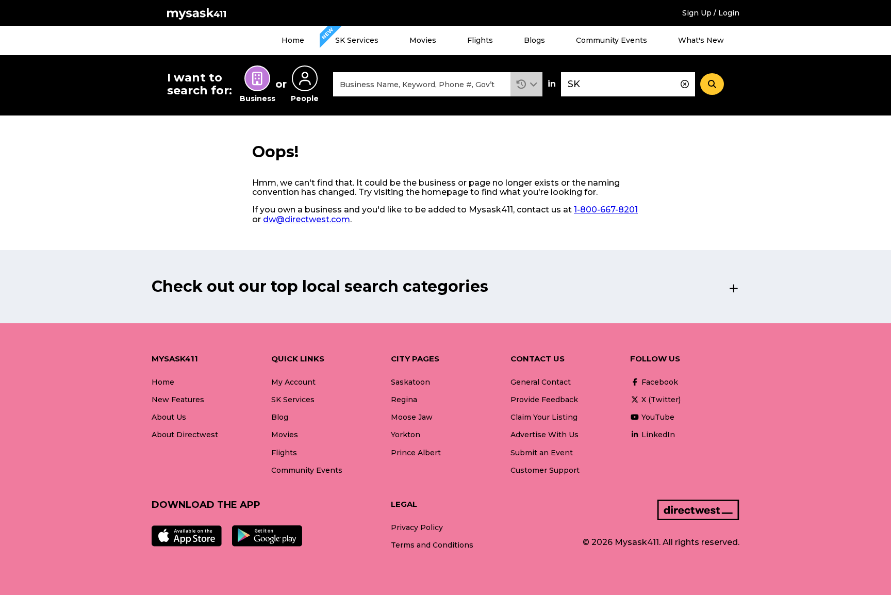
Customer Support (545, 470)
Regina (404, 399)
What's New (701, 40)
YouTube (656, 417)
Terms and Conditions (432, 545)
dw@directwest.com (306, 219)
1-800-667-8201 (606, 209)
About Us (169, 417)
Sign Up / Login (710, 13)
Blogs (534, 40)
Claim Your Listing (544, 417)
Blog (279, 417)
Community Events (611, 40)
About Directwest (185, 434)
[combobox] (421, 84)
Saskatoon (410, 382)
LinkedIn (657, 434)
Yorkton (405, 434)
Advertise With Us (544, 434)
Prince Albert (416, 452)
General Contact (540, 382)
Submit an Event (541, 452)
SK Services (356, 40)
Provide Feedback (544, 399)
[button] (526, 84)
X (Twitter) (660, 399)
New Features (178, 399)
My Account (293, 382)
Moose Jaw (412, 417)
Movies (422, 40)
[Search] (712, 84)
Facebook (658, 382)
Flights (480, 40)
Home (293, 40)
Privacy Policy (417, 527)
